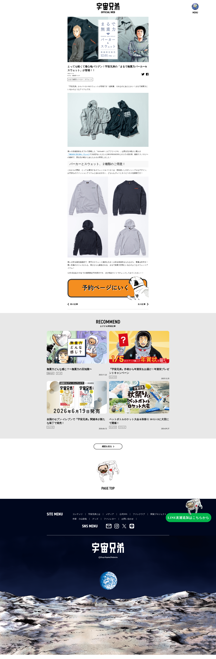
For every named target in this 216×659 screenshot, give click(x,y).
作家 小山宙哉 (80, 519)
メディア (110, 514)
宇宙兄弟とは (94, 514)
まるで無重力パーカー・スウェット (80, 79)
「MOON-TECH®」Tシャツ (79, 154)
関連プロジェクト (158, 514)
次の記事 (142, 304)
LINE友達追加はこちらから (188, 517)
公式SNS (123, 514)
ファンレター (110, 519)
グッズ (95, 519)
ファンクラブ (139, 514)
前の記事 (74, 304)
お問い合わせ (128, 519)
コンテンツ (78, 514)
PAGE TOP (108, 488)
